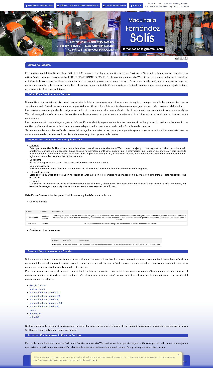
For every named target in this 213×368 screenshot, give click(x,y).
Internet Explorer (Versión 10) (45, 296)
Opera (32, 310)
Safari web (35, 313)
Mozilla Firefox (37, 289)
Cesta (176, 7)
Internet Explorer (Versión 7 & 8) (46, 303)
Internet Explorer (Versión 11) (44, 292)
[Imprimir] (176, 58)
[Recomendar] (181, 58)
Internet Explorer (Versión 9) (44, 299)
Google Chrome (37, 285)
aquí (94, 360)
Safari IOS (34, 317)
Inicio (153, 4)
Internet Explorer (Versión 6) (44, 306)
